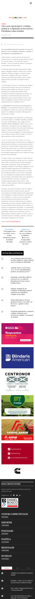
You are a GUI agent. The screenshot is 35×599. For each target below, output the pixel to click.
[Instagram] (13, 495)
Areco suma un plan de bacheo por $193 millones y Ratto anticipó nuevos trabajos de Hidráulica (22, 260)
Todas (28, 568)
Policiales (7, 531)
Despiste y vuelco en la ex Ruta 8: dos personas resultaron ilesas (22, 581)
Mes (17, 568)
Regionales (7, 547)
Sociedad (6, 556)
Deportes (6, 522)
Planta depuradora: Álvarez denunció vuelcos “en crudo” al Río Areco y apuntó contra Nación (21, 303)
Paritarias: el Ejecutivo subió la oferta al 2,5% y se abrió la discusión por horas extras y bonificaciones (21, 280)
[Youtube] (19, 495)
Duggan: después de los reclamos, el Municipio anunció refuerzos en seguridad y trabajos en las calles (21, 291)
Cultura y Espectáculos (14, 514)
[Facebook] (10, 495)
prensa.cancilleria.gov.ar (13, 221)
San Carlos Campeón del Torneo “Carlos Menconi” (22, 589)
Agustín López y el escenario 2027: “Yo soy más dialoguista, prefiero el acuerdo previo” (21, 270)
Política (4, 24)
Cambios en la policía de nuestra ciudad (22, 574)
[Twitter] (16, 495)
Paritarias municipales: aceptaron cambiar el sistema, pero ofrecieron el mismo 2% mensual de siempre (22, 314)
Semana (6, 568)
